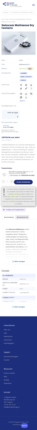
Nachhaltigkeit (9, 343)
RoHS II (22, 101)
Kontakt (6, 360)
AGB (5, 333)
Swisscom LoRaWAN (9, 201)
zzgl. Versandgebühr (7, 140)
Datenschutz (8, 336)
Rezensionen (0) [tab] (22, 217)
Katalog (6, 380)
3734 (20, 60)
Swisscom (22, 68)
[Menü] (33, 5)
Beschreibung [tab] (9, 217)
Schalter (23, 80)
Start (3, 19)
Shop (6, 19)
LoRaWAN (23, 73)
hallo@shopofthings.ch (12, 407)
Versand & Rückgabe (11, 356)
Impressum (8, 340)
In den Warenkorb (23, 182)
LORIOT (12, 196)
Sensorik (11, 19)
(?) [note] (2, 133)
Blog (5, 376)
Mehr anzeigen (19, 261)
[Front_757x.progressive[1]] (5, 174)
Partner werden (9, 373)
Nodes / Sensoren (25, 76)
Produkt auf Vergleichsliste (15, 210)
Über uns (7, 330)
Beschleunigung (20, 19)
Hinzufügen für (22, 175)
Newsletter (8, 383)
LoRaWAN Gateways (14, 194)
